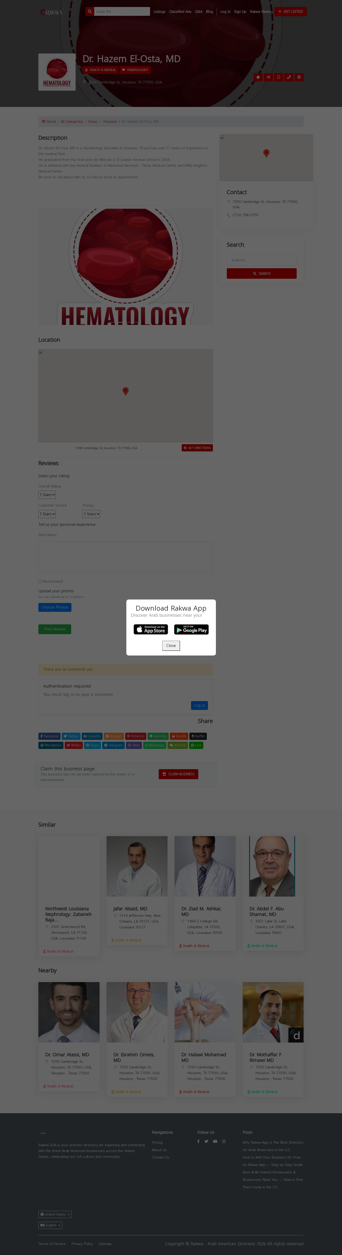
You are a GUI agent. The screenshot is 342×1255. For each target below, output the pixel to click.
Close (171, 645)
